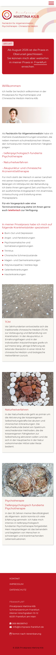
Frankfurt (40, 62)
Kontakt (15, 579)
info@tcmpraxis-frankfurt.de (28, 627)
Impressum (16, 584)
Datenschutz (18, 590)
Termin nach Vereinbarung (26, 634)
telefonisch (14, 210)
